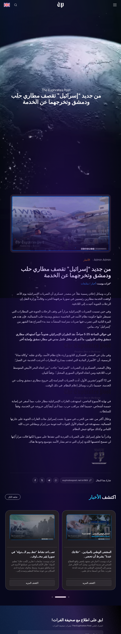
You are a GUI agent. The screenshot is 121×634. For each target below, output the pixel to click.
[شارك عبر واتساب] (56, 480)
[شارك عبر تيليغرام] (49, 480)
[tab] (68, 597)
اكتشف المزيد (89, 582)
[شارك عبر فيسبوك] (35, 480)
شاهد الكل (12, 496)
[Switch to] (7, 5)
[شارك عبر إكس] (42, 480)
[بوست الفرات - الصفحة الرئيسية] (60, 5)
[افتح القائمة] (114, 5)
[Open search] (15, 4)
